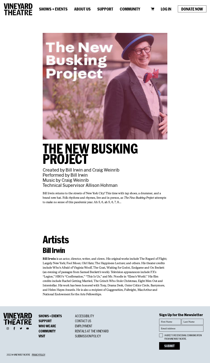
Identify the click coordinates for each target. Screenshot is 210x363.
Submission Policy (88, 336)
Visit (42, 336)
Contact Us (83, 321)
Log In (166, 8)
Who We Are (47, 326)
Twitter (21, 328)
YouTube (27, 328)
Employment (83, 326)
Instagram (8, 328)
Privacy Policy (38, 354)
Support (105, 8)
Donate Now (192, 8)
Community (130, 8)
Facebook (14, 328)
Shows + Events (53, 8)
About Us (82, 8)
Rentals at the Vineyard (92, 331)
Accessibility (84, 316)
